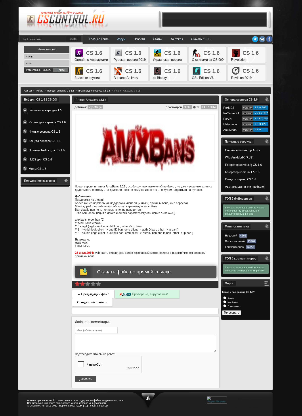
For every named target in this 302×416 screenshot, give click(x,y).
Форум (121, 39)
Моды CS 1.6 (37, 168)
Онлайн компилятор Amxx (242, 150)
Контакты (176, 39)
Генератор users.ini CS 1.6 (242, 172)
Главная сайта (99, 39)
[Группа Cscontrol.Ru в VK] (262, 41)
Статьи (157, 39)
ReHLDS (228, 107)
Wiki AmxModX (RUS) (239, 157)
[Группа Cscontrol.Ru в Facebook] (269, 41)
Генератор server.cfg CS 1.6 (243, 164)
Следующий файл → (92, 302)
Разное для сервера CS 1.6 (47, 122)
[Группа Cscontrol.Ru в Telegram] (255, 41)
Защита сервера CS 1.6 (44, 141)
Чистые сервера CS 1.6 (44, 131)
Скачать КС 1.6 (201, 39)
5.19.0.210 (261, 118)
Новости (139, 39)
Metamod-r (230, 124)
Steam (230, 298)
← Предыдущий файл (93, 294)
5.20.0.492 (261, 113)
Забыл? (47, 70)
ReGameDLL (231, 113)
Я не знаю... (234, 306)
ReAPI (227, 118)
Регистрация (33, 70)
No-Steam (232, 302)
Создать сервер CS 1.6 (240, 179)
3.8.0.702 (260, 107)
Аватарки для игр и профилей (245, 186)
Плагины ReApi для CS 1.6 (47, 150)
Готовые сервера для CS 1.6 (43, 112)
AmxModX (230, 130)
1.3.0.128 (260, 124)
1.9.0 (257, 129)
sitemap (103, 405)
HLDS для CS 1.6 (40, 159)
